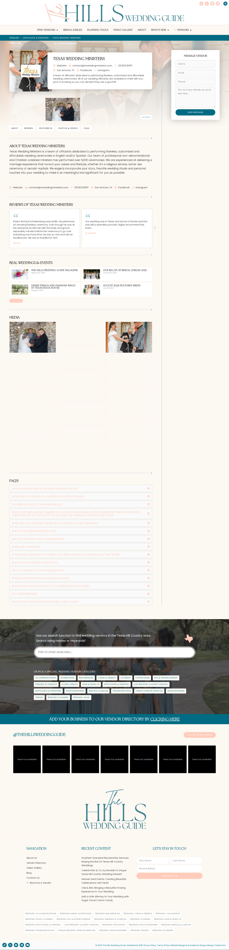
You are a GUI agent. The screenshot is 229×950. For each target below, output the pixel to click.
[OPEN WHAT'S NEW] (168, 30)
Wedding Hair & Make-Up (167, 919)
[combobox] (114, 652)
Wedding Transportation (39, 930)
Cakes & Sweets (107, 678)
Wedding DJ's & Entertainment (74, 919)
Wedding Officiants (114, 925)
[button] (155, 228)
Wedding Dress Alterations (76, 914)
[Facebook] (212, 4)
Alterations (67, 678)
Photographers (75, 691)
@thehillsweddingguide (39, 735)
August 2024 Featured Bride (122, 285)
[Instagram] (207, 4)
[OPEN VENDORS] (191, 30)
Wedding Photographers (143, 925)
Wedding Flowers (140, 919)
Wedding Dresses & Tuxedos (110, 919)
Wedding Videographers (113, 930)
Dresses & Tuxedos (46, 684)
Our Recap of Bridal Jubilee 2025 (125, 270)
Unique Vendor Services (149, 691)
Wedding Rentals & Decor (176, 925)
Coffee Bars (143, 678)
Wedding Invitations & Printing (43, 925)
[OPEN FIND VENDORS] (57, 30)
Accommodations (45, 678)
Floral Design (70, 684)
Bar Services (86, 678)
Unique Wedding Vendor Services (76, 930)
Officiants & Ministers (36, 38)
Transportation (122, 691)
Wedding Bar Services (107, 914)
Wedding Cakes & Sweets (138, 914)
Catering (126, 678)
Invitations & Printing (116, 684)
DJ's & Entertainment (166, 678)
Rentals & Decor (98, 691)
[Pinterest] (218, 4)
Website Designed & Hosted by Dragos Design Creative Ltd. (198, 945)
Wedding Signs (81, 697)
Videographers (176, 691)
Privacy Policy (149, 945)
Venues (39, 697)
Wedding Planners (58, 697)
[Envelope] (27, 945)
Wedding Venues (140, 930)
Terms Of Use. (163, 945)
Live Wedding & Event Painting (151, 684)
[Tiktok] (201, 4)
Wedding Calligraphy (168, 914)
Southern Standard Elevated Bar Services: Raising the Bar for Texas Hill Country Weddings (105, 861)
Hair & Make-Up (90, 684)
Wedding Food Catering (39, 919)
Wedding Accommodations (40, 914)
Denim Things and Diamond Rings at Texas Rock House (53, 286)
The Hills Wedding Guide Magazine (54, 270)
